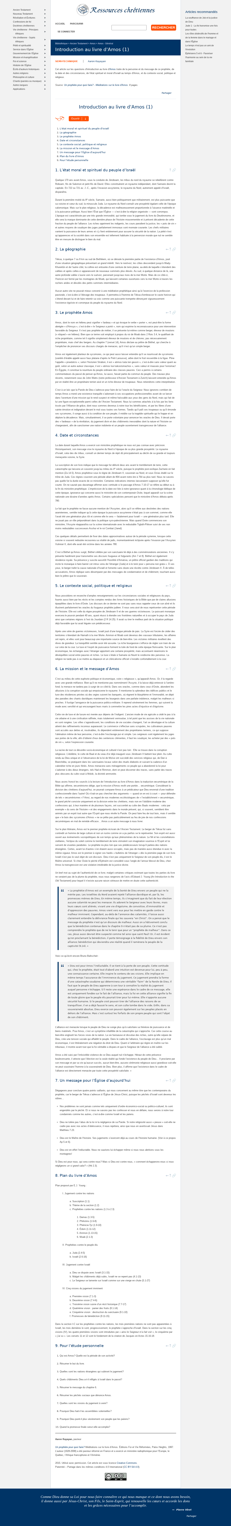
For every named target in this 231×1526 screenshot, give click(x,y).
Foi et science (20, 61)
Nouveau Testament (23, 14)
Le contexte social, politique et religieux (83, 144)
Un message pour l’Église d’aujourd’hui (83, 152)
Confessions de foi (22, 22)
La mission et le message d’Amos (79, 148)
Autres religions (21, 73)
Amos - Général (105, 43)
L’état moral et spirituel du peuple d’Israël (84, 128)
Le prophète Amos (70, 136)
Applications (19, 89)
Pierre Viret (183, 1509)
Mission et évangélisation (26, 57)
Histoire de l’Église (23, 65)
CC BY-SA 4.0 (131, 1467)
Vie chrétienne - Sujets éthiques (24, 39)
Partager (166, 93)
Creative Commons (127, 1463)
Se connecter (66, 31)
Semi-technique (66, 61)
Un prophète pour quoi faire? (70, 1447)
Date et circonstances (72, 140)
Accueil (60, 23)
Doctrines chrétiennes (24, 25)
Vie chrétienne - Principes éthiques (26, 31)
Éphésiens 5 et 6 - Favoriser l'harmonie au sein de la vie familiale (199, 57)
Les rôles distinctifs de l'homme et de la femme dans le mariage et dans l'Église (201, 37)
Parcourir (76, 23)
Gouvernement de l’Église (26, 53)
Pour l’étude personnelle (74, 160)
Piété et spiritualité (22, 45)
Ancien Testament (79, 43)
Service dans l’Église (24, 49)
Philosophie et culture (24, 77)
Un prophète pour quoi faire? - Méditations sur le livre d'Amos (96, 85)
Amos (92, 43)
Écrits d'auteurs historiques (27, 69)
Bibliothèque (61, 43)
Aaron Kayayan (97, 61)
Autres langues (21, 85)
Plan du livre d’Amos (72, 156)
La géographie (68, 132)
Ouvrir (75, 118)
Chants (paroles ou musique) (28, 81)
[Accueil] (116, 10)
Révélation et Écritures (24, 18)
